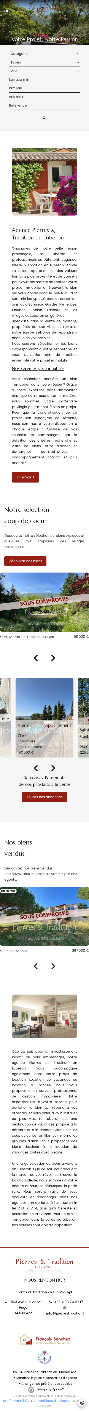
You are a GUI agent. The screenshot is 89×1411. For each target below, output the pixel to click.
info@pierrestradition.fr (66, 1313)
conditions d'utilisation (54, 1400)
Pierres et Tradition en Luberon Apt (44, 1292)
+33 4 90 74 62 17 (68, 1301)
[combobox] (44, 54)
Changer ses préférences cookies (46, 1384)
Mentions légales (29, 1378)
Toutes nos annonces (44, 797)
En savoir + (25, 477)
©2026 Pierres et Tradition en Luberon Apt (44, 1372)
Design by (50, 1389)
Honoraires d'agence (61, 1378)
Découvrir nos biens (25, 561)
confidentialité (15, 1400)
